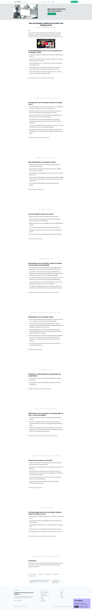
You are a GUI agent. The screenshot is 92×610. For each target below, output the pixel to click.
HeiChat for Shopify (44, 592)
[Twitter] (15, 601)
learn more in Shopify (84, 606)
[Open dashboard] (69, 2)
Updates (52, 1)
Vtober (42, 597)
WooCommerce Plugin (45, 595)
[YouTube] (18, 601)
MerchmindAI (43, 600)
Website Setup (43, 593)
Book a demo (74, 1)
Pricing (42, 1)
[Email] (20, 601)
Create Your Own (52, 13)
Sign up (76, 606)
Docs (49, 1)
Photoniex (42, 599)
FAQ (45, 1)
